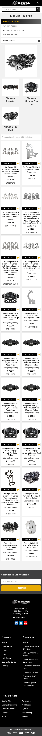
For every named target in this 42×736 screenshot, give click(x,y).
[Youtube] (25, 623)
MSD (4, 717)
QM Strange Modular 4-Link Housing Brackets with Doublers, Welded (10, 214)
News (4, 654)
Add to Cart (8, 163)
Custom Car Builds (9, 662)
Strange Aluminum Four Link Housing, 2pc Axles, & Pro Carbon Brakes (10, 452)
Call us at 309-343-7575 (21, 617)
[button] (39, 40)
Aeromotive (26, 701)
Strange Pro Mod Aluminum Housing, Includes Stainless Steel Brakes (10, 546)
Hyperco (25, 709)
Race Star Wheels (8, 709)
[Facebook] (16, 623)
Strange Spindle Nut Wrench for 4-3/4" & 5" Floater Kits (31, 545)
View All (25, 717)
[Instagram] (21, 623)
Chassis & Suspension (31, 672)
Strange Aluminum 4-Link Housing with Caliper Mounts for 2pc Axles (10, 316)
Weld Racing (26, 705)
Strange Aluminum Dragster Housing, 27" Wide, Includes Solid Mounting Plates (31, 407)
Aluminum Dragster (10, 26)
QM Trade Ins (7, 646)
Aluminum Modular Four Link (13, 30)
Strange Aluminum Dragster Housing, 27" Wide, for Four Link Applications (10, 407)
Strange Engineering (9, 705)
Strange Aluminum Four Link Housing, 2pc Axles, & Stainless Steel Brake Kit (32, 452)
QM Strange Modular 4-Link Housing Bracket (31, 168)
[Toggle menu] (3, 3)
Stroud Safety (27, 713)
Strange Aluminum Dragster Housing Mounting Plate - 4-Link (31, 315)
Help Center (6, 658)
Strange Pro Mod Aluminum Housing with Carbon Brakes (31, 496)
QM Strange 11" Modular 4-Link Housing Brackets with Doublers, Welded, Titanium (10, 170)
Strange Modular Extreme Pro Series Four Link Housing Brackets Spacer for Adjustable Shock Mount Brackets (10, 499)
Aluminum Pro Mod (10, 35)
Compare (18, 163)
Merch (4, 642)
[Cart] (38, 3)
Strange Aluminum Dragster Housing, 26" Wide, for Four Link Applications (10, 361)
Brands (4, 650)
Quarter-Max (6, 701)
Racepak (5, 713)
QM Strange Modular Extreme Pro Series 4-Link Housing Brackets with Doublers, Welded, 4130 (31, 266)
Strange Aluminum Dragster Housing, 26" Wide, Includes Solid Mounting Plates (31, 361)
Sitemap (5, 666)
